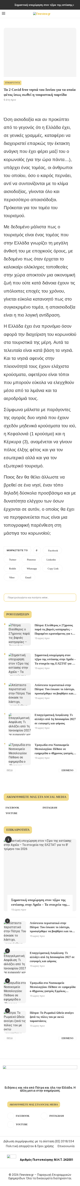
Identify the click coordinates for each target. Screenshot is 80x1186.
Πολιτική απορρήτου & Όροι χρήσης (30, 1146)
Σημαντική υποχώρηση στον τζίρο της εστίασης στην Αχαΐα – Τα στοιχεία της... (40, 902)
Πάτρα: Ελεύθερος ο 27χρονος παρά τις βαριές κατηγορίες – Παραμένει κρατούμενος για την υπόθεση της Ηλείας (55, 630)
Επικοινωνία (65, 1146)
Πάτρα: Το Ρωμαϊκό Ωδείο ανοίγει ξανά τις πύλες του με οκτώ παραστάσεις (52, 1017)
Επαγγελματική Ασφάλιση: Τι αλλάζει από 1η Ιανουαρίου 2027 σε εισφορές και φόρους (55, 719)
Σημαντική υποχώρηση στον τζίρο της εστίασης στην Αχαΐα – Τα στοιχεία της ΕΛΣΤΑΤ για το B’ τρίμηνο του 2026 (55, 660)
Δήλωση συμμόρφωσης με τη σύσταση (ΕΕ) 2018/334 (38, 1141)
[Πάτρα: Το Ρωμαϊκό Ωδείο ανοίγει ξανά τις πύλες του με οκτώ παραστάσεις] (15, 1022)
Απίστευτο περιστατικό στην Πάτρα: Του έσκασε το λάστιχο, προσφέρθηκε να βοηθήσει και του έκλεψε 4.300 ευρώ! (55, 689)
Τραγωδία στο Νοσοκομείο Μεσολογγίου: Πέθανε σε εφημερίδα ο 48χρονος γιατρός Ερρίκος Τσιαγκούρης (54, 749)
